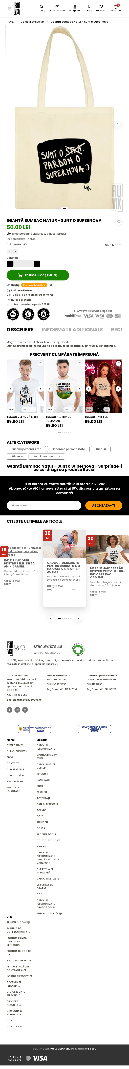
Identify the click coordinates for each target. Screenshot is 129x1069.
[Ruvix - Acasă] (16, 648)
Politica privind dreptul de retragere (17, 941)
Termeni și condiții (18, 922)
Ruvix (10, 22)
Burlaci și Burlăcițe (49, 913)
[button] (117, 124)
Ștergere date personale (16, 993)
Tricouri (101, 449)
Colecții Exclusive (32, 22)
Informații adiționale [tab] (72, 329)
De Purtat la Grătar (45, 886)
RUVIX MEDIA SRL (60, 1048)
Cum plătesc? (15, 769)
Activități (43, 798)
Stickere (17, 456)
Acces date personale (14, 984)
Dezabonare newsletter (14, 1012)
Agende (41, 810)
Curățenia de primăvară (45, 870)
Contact (13, 763)
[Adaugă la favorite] (119, 221)
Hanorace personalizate (68, 449)
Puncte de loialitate (13, 789)
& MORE (41, 846)
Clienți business (17, 751)
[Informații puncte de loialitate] (50, 285)
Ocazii (41, 828)
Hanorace (43, 780)
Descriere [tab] (20, 329)
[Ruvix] (21, 8)
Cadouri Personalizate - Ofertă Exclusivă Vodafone (48, 858)
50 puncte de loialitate (34, 285)
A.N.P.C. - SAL (14, 1026)
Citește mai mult (12, 582)
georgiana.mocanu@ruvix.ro (24, 699)
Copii (40, 894)
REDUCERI (42, 822)
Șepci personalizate (46, 456)
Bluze (40, 786)
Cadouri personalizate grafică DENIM (46, 904)
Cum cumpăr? (15, 775)
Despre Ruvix (15, 745)
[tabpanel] (64, 344)
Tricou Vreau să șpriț (22, 417)
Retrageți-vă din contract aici (18, 968)
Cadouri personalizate (46, 747)
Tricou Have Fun (96, 417)
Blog (10, 757)
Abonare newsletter (14, 1003)
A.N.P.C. (11, 1020)
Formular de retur (19, 960)
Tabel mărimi (15, 781)
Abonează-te (104, 505)
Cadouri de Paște (48, 878)
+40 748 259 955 (17, 695)
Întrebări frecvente (19, 976)
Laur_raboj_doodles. (58, 342)
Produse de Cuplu (48, 834)
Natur (12, 251)
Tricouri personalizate (26, 449)
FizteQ (92, 1048)
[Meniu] (9, 8)
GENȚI (40, 816)
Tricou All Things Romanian (58, 419)
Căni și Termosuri (48, 804)
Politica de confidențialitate (18, 930)
